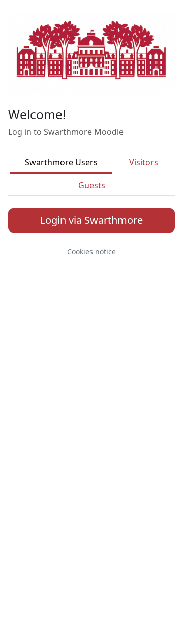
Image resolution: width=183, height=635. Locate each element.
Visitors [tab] (143, 162)
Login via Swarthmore (91, 220)
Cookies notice (91, 251)
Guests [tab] (91, 185)
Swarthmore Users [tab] (61, 162)
